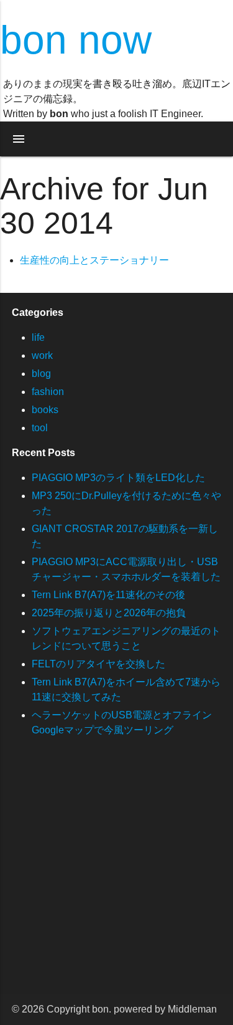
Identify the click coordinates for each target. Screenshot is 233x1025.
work (42, 355)
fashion (48, 391)
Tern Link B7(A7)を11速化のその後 (108, 594)
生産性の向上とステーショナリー (94, 260)
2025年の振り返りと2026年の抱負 (109, 613)
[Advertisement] (116, 877)
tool (40, 427)
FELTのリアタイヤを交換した (98, 664)
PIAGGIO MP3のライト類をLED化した (118, 477)
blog (41, 373)
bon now (76, 39)
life (38, 337)
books (45, 409)
